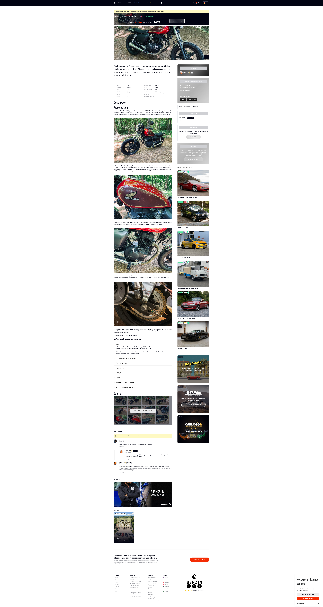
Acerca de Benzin (152, 577)
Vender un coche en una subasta (136, 597)
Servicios (137, 3)
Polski (166, 589)
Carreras (150, 590)
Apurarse (150, 587)
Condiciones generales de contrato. (153, 597)
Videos (116, 589)
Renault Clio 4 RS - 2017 (183, 258)
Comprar (121, 3)
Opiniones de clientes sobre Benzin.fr (153, 584)
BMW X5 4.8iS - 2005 (182, 227)
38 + (206, 57)
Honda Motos (160, 11)
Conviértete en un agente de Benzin (152, 580)
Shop (116, 591)
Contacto (150, 592)
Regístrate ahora (199, 559)
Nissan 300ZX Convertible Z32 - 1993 (187, 197)
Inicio (116, 577)
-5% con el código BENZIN (193, 405)
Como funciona (177, 21)
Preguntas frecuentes (135, 590)
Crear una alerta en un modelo (135, 578)
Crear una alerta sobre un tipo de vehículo (135, 582)
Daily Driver (147, 3)
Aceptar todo (308, 598)
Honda (183, 99)
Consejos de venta (134, 585)
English (166, 577)
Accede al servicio (193, 159)
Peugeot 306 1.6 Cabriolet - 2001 (186, 318)
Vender (129, 3)
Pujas (120, 8)
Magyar (166, 591)
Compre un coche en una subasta (135, 593)
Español (166, 582)
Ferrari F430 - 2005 (182, 348)
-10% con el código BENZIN (193, 375)
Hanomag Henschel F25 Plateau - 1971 (187, 288)
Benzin (115, 8)
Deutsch (166, 586)
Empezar (193, 436)
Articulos (117, 586)
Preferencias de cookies (154, 601)
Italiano (166, 584)
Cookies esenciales (308, 594)
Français (166, 580)
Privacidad (150, 594)
